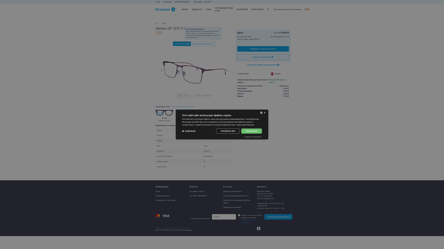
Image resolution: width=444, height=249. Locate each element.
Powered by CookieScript (253, 137)
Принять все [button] (251, 131)
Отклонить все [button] (228, 131)
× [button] (264, 112)
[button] (189, 131)
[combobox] (261, 113)
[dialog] (222, 124)
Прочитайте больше (245, 125)
